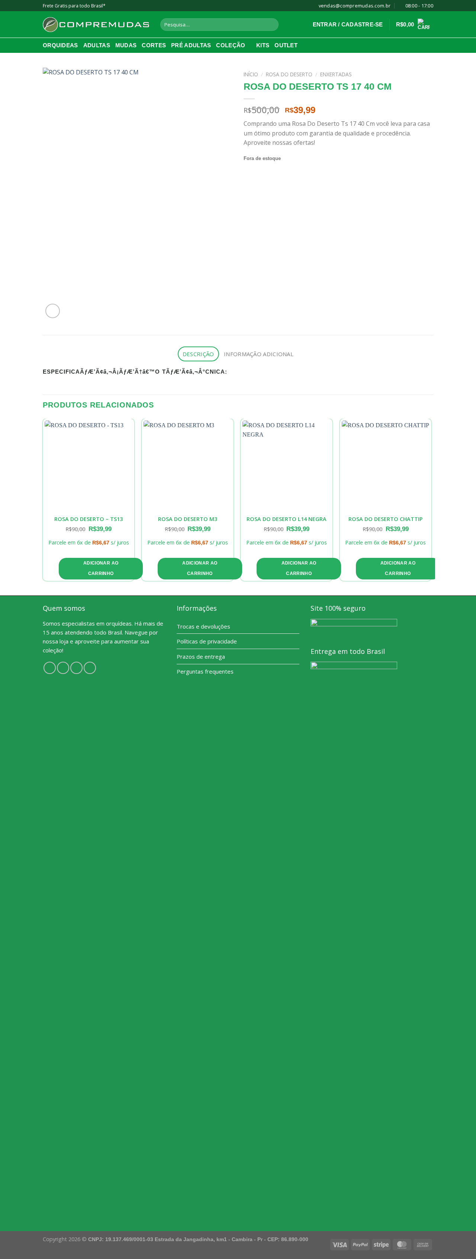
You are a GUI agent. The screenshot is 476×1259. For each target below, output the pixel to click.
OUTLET (286, 45)
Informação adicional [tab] (258, 354)
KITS (262, 45)
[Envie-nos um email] (90, 668)
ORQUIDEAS (60, 45)
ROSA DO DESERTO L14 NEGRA (287, 519)
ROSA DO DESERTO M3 (187, 519)
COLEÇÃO (230, 45)
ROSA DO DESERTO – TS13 (88, 519)
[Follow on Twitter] (76, 668)
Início (251, 74)
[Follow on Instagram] (63, 668)
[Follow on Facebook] (50, 668)
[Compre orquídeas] (96, 24)
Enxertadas (336, 74)
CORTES (154, 45)
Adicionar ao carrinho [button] (100, 568)
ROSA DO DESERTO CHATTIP (385, 519)
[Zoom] (52, 311)
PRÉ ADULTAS (191, 45)
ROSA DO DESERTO (289, 74)
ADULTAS (96, 45)
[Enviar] (272, 24)
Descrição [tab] (198, 354)
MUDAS (126, 45)
